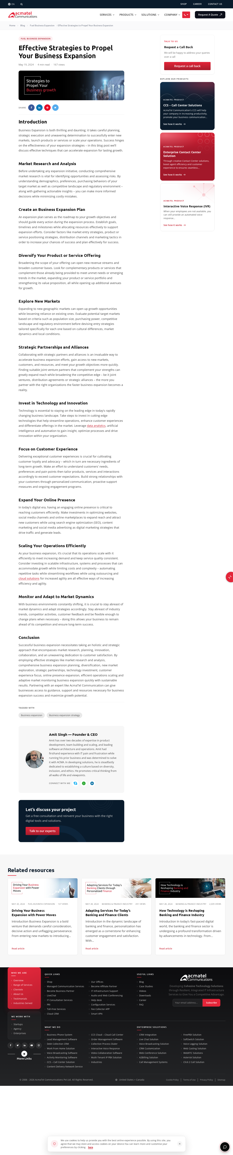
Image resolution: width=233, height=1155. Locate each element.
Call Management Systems (153, 1062)
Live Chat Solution (148, 1039)
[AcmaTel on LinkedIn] (25, 1045)
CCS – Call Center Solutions (182, 105)
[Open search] (21, 4)
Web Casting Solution (194, 1048)
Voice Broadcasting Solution (154, 1043)
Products (126, 14)
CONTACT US (215, 4)
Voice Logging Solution (195, 1043)
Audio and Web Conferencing (107, 995)
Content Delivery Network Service (65, 1066)
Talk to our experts (42, 831)
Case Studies (146, 986)
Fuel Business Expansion (42, 25)
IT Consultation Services (60, 1000)
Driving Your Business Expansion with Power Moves (34, 913)
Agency (17, 1028)
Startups (18, 1024)
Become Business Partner (60, 991)
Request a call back (187, 66)
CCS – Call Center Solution (61, 1062)
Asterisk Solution (192, 1057)
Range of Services (22, 985)
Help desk (96, 1000)
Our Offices (97, 981)
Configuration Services (103, 1004)
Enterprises (20, 1033)
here (90, 1147)
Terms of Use (189, 1079)
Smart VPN (96, 1013)
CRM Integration (148, 1034)
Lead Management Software (62, 1039)
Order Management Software (107, 1039)
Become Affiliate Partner (104, 986)
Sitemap (221, 1079)
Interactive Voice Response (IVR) (187, 206)
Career (142, 1000)
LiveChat (51, 995)
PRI (48, 1004)
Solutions (148, 14)
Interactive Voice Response (105, 1048)
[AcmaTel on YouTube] (32, 1045)
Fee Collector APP (100, 1009)
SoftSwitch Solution (193, 1039)
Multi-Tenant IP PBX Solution (106, 1057)
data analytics (96, 426)
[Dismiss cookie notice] (179, 1144)
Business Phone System (59, 1034)
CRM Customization (149, 1048)
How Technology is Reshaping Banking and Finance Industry (181, 913)
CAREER (197, 4)
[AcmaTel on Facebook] (10, 1045)
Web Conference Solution (152, 1053)
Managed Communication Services (65, 986)
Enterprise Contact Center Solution (182, 154)
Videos (142, 991)
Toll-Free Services (56, 1009)
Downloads (145, 995)
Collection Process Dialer (104, 1043)
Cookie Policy (172, 1079)
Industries (96, 1062)
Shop (49, 981)
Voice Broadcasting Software (62, 1053)
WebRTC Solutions (193, 1053)
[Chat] (224, 1146)
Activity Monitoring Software (62, 1057)
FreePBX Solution (192, 1034)
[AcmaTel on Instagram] (39, 1045)
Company (170, 14)
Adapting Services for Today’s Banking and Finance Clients (108, 913)
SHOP (183, 4)
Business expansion (31, 715)
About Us (18, 994)
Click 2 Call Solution (193, 1062)
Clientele (18, 989)
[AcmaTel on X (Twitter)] (17, 1045)
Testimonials (20, 998)
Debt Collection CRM (58, 1043)
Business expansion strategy (64, 715)
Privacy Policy (206, 1079)
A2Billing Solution (148, 1057)
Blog (22, 25)
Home (12, 25)
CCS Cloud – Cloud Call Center (107, 1034)
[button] (24, 1054)
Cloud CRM (53, 1013)
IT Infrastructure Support (104, 991)
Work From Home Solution (61, 1048)
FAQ (141, 1004)
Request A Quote (208, 14)
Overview (18, 980)
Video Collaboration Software (106, 1053)
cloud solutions (29, 578)
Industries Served (22, 1003)
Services (105, 14)
